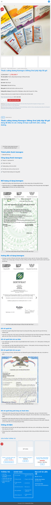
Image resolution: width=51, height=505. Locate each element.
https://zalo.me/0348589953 (41, 485)
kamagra (9, 107)
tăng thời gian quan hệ (11, 108)
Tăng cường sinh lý (11, 68)
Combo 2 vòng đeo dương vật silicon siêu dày (8, 458)
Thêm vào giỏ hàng (14, 100)
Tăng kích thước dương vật (28, 490)
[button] (1, 1)
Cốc (16, 475)
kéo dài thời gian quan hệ (16, 107)
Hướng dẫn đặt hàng (7, 478)
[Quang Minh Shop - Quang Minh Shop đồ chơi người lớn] (25, 1)
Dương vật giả (18, 479)
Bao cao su (27, 486)
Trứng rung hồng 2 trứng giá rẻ (25, 457)
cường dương (5, 107)
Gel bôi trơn (27, 483)
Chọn (42, 464)
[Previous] (3, 31)
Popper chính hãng (29, 479)
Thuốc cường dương (22, 68)
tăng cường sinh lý (42, 107)
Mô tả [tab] (3, 117)
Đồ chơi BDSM (18, 490)
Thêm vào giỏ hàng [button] (9, 462)
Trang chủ (3, 68)
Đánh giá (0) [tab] (9, 117)
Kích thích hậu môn (19, 486)
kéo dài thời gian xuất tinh (26, 107)
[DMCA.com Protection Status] (6, 488)
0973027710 (38, 481)
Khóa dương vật (18, 495)
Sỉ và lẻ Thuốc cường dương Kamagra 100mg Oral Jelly (42, 458)
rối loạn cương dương (35, 107)
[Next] (47, 31)
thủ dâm (18, 475)
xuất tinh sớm (18, 108)
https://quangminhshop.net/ (7, 97)
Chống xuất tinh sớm (16, 103)
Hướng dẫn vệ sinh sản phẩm (6, 476)
